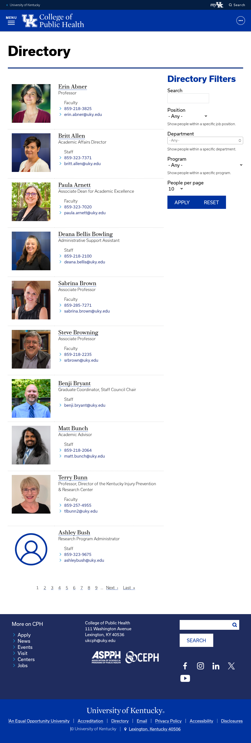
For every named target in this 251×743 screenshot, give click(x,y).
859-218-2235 (78, 354)
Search (174, 90)
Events (25, 647)
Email (142, 721)
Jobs (23, 665)
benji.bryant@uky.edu (84, 405)
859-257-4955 (77, 505)
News (24, 641)
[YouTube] (185, 679)
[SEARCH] (234, 625)
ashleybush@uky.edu (84, 560)
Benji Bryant (74, 384)
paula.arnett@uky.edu (85, 212)
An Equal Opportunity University (39, 721)
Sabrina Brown (77, 284)
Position (176, 110)
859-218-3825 (78, 108)
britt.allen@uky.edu (82, 163)
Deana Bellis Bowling (85, 234)
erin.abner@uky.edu (83, 114)
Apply (24, 635)
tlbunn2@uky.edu (81, 511)
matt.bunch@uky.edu (84, 456)
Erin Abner (72, 87)
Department (180, 133)
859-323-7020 (78, 206)
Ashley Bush (74, 533)
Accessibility (201, 721)
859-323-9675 (77, 554)
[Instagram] (200, 667)
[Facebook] (185, 667)
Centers (26, 659)
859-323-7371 (78, 157)
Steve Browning (78, 333)
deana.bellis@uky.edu (84, 261)
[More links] (240, 20)
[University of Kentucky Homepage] (125, 711)
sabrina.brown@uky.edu (87, 311)
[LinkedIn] (216, 667)
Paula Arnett (74, 185)
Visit (22, 653)
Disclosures (232, 721)
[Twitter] (231, 667)
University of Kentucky (25, 5)
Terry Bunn (73, 478)
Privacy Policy (168, 721)
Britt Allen (71, 136)
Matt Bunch (73, 429)
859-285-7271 (78, 305)
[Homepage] (53, 20)
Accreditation (90, 721)
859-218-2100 (78, 256)
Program (176, 159)
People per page (185, 182)
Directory (120, 721)
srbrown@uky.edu (81, 360)
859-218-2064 (78, 450)
